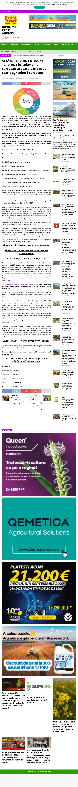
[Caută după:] (66, 55)
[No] (76, 5)
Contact (39, 52)
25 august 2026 (65, 174)
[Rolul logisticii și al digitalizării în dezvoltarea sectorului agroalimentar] (56, 416)
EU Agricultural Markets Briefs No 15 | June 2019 (23, 284)
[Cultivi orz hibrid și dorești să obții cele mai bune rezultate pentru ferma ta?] (56, 372)
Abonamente (31, 52)
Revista (14, 52)
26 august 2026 (58, 133)
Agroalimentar (26, 44)
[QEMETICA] (39, 559)
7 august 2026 (66, 392)
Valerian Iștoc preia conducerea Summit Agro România (68, 181)
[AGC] (39, 623)
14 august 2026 (66, 234)
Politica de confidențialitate (59, 4)
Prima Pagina (5, 52)
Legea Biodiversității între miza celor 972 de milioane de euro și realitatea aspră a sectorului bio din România (68, 402)
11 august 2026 (66, 330)
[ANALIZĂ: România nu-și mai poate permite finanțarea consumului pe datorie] (56, 156)
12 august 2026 (66, 296)
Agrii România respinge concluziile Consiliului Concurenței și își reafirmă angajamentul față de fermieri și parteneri (69, 227)
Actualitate (15, 44)
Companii (37, 44)
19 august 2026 (66, 185)
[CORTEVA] (39, 494)
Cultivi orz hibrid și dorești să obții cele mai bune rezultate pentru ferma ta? (68, 373)
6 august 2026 (66, 422)
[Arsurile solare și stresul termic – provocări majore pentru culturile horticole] (56, 385)
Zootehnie (39, 48)
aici (3, 297)
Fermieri (55, 44)
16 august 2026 (66, 199)
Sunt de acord (39, 7)
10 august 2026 (67, 345)
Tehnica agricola (27, 48)
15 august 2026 (66, 218)
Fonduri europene (67, 44)
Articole (21, 52)
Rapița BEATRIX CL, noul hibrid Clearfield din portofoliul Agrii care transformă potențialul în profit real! (64, 727)
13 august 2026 (66, 256)
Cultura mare (50, 48)
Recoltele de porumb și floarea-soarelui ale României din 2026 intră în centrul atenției (67, 169)
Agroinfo (4, 44)
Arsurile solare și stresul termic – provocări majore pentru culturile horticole (67, 387)
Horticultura (6, 48)
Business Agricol (21, 78)
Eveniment (46, 44)
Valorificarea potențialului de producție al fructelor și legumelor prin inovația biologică (68, 339)
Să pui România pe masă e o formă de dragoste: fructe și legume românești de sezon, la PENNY (68, 194)
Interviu (16, 48)
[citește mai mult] (64, 149)
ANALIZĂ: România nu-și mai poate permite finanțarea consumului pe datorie (69, 157)
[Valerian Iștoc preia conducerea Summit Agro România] (56, 181)
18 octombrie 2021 (9, 78)
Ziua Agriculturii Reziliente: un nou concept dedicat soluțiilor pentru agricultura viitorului (62, 125)
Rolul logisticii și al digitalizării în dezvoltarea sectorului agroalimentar (69, 417)
